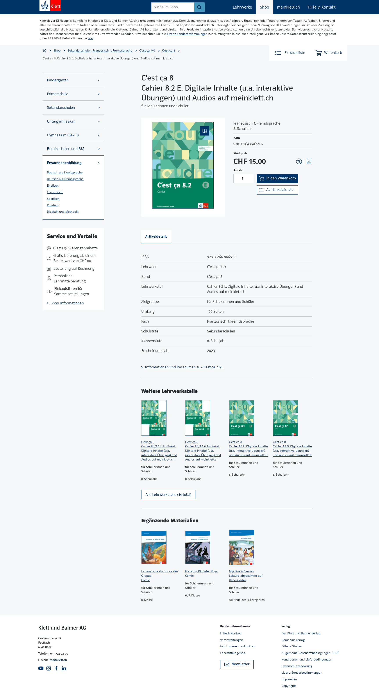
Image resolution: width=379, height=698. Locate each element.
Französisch (55, 192)
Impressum (289, 679)
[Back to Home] (50, 5)
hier (90, 38)
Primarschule (57, 94)
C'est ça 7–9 (147, 50)
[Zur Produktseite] (161, 418)
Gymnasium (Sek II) (63, 135)
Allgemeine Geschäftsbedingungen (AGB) (311, 653)
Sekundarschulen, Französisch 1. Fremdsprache (100, 50)
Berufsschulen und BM (65, 148)
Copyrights (289, 686)
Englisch (53, 185)
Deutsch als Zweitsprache (65, 172)
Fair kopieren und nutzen (237, 646)
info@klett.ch (58, 660)
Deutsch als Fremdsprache (65, 179)
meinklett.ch (288, 7)
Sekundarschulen (61, 107)
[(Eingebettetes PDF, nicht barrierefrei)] (183, 165)
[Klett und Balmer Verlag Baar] (44, 51)
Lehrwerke (242, 7)
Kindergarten (58, 80)
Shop (264, 7)
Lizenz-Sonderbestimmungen (187, 34)
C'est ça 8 (168, 50)
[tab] (156, 236)
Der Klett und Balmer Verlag (301, 633)
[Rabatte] (299, 161)
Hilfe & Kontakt (322, 7)
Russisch (53, 205)
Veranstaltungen (231, 640)
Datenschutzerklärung (297, 666)
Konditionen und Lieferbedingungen (307, 659)
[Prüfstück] (309, 161)
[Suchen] (199, 7)
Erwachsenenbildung (64, 162)
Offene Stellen (292, 646)
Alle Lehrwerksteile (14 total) (168, 494)
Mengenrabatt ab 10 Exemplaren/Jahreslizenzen (292, 149)
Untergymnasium (61, 121)
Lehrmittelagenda (232, 653)
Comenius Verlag (293, 640)
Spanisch (53, 199)
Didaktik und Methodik (63, 212)
